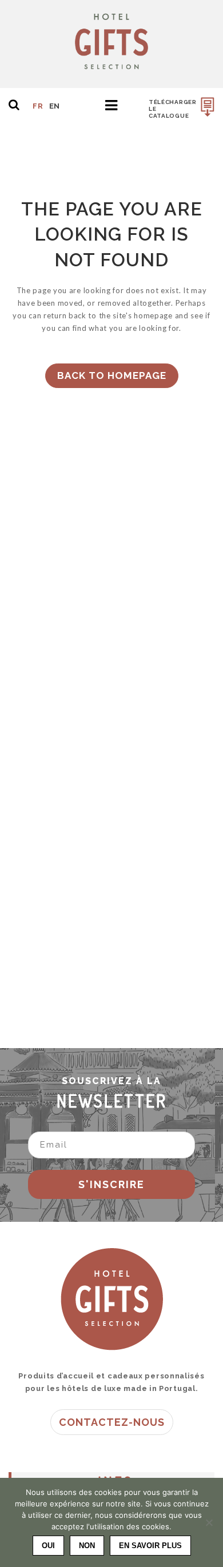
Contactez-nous (112, 1422)
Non (87, 1545)
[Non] (208, 1522)
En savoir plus (150, 1545)
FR (38, 106)
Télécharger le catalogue (173, 109)
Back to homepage (111, 375)
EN (54, 106)
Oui (48, 1545)
